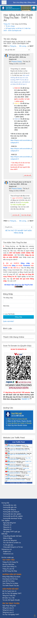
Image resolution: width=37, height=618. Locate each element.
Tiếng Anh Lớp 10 (8, 608)
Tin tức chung (10, 26)
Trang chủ (7, 24)
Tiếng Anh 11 (7, 527)
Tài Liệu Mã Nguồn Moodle (11, 600)
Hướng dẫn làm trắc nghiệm (12, 514)
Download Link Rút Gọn (10, 579)
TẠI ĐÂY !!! (25, 399)
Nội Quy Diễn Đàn (8, 564)
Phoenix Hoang (17, 61)
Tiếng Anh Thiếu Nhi (8, 595)
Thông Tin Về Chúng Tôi (10, 562)
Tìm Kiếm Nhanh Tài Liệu (10, 585)
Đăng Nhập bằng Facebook (11, 576)
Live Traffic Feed (18, 442)
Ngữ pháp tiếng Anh (9, 523)
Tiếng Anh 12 (7, 529)
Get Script (12, 482)
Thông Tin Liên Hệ (8, 569)
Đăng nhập (31, 2)
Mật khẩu (6, 306)
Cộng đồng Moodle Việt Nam (12, 536)
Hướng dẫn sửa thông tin (11, 512)
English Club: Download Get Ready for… (18, 472)
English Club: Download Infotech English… (16, 479)
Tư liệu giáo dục (8, 545)
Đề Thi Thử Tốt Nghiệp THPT (11, 593)
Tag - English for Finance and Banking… (16, 446)
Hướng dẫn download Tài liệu (12, 518)
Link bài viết (27, 175)
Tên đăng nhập (8, 298)
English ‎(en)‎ (7, 551)
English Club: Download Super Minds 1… (17, 469)
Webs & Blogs (7, 538)
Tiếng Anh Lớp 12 (8, 612)
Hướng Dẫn (5, 503)
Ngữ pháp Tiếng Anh (9, 606)
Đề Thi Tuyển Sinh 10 (9, 591)
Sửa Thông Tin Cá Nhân (10, 583)
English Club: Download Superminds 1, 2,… (17, 465)
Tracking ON (24, 482)
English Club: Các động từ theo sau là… (18, 449)
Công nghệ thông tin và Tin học (13, 547)
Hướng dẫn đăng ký (9, 509)
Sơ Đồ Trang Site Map (9, 571)
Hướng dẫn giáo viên (10, 507)
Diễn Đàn (4, 534)
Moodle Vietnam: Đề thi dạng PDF (17, 476)
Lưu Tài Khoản (10, 314)
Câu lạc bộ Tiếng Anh (10, 540)
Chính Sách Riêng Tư (9, 566)
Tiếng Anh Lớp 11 (8, 610)
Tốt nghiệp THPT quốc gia (11, 531)
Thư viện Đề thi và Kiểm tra (12, 542)
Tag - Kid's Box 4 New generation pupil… (18, 458)
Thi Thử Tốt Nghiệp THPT (10, 614)
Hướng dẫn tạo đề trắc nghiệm (13, 516)
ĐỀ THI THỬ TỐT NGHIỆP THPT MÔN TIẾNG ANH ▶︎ (18, 232)
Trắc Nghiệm (5, 520)
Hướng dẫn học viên (9, 505)
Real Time (18, 482)
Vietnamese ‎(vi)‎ (6, 549)
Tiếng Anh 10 (7, 525)
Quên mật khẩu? (8, 321)
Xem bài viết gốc (26, 215)
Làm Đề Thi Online (8, 581)
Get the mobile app (7, 557)
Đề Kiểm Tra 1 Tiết (8, 598)
